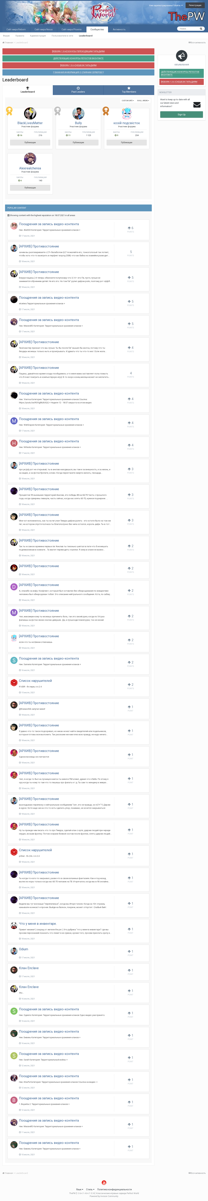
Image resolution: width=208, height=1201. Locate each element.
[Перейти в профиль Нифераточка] (14, 443)
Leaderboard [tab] (28, 91)
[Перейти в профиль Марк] (14, 612)
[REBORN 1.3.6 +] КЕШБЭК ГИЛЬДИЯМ (78, 65)
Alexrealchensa (30, 168)
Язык (79, 1189)
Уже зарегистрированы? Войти (165, 5)
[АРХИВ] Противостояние (39, 246)
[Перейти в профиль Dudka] (14, 586)
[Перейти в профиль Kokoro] (14, 516)
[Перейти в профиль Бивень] (14, 1033)
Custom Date (127, 101)
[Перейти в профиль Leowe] (14, 752)
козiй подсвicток (126, 123)
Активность (119, 29)
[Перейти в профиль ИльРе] (14, 1078)
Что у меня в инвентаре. (38, 924)
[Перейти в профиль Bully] (78, 113)
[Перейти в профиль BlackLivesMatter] (30, 113)
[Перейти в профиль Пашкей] (14, 705)
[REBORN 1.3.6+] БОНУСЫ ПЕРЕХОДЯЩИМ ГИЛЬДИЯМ (78, 51)
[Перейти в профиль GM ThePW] (14, 682)
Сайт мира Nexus (44, 29)
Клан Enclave (29, 968)
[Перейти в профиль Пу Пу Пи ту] (14, 925)
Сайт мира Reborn (16, 29)
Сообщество (97, 29)
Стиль (89, 1189)
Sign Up (182, 114)
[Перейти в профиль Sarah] (14, 1055)
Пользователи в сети (62, 35)
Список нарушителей (35, 681)
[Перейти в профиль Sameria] (14, 660)
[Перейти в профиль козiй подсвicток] (127, 113)
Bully (78, 123)
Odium (23, 949)
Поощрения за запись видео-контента (49, 224)
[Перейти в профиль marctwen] (14, 420)
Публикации (30, 142)
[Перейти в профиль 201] (14, 226)
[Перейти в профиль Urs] (14, 491)
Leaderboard (85, 35)
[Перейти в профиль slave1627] (14, 1011)
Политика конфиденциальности (114, 1189)
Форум (6, 35)
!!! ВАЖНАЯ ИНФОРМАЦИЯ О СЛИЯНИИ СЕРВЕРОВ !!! (78, 72)
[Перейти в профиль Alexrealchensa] (30, 159)
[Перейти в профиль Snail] (14, 395)
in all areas (142, 101)
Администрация (38, 35)
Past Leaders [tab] (78, 91)
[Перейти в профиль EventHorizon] (14, 568)
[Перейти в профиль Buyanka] (14, 1100)
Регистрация (195, 5)
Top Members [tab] (129, 91)
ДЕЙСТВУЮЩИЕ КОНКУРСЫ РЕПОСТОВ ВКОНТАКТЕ (78, 58)
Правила (19, 35)
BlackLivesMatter (30, 123)
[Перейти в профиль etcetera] (14, 299)
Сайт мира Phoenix (72, 29)
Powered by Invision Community (104, 1196)
